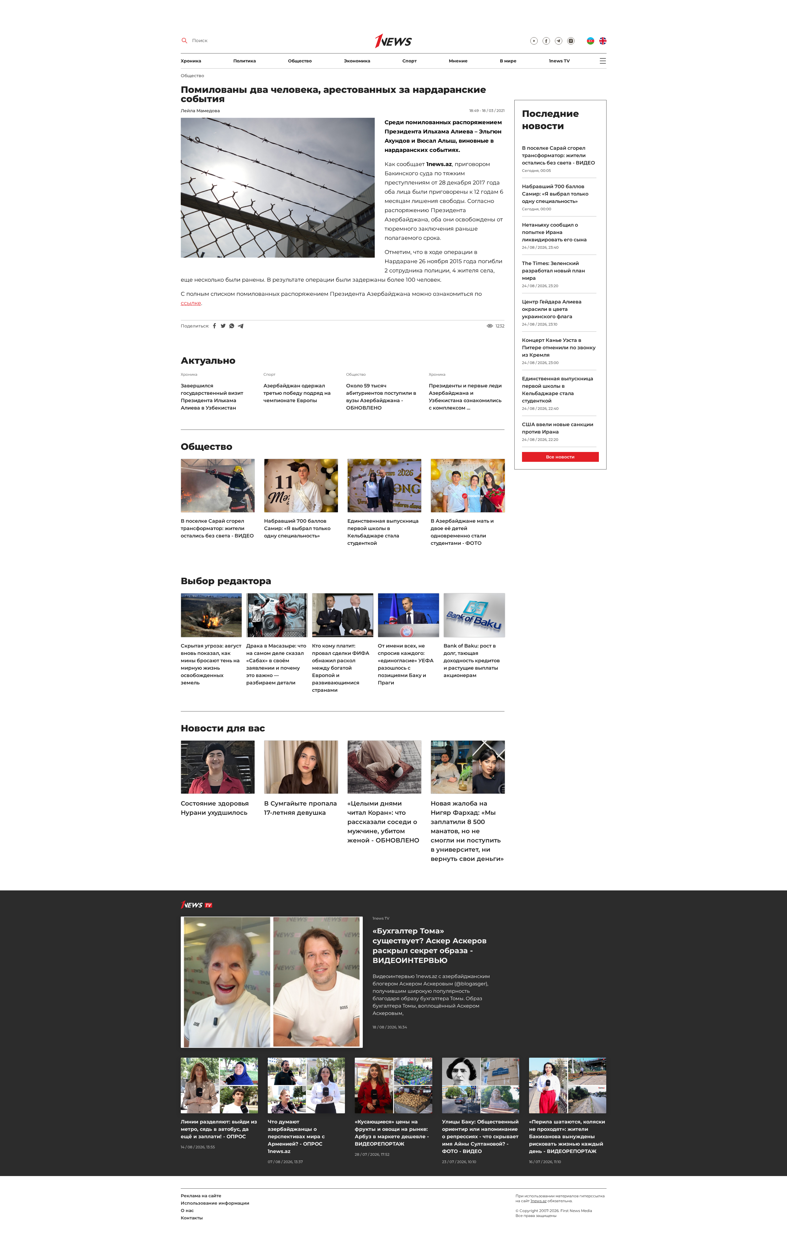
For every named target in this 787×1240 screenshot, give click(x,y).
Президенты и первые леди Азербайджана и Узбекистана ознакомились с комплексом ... (465, 397)
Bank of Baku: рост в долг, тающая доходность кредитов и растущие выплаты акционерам (472, 660)
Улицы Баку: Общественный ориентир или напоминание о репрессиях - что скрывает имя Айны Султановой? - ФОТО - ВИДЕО (480, 1136)
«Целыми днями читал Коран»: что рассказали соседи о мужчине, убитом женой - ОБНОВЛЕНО (383, 822)
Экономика (357, 61)
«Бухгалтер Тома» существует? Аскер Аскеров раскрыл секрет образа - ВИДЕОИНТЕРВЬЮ (430, 945)
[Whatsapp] (232, 326)
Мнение (458, 61)
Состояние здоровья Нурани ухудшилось (215, 808)
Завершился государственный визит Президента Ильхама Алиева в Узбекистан (212, 397)
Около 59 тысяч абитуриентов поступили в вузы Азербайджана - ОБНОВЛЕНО (381, 397)
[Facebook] (215, 326)
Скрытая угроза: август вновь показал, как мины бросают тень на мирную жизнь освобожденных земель (211, 664)
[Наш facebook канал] (546, 41)
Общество (300, 61)
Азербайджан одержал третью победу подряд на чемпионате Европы (297, 393)
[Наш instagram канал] (571, 41)
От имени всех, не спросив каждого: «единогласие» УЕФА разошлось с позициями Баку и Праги (405, 664)
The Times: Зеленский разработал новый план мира (553, 270)
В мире (508, 61)
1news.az (539, 1200)
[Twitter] (223, 326)
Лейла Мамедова (200, 110)
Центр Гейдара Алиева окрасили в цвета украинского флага (552, 309)
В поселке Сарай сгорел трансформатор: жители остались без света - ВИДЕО (217, 528)
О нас (187, 1210)
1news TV (559, 61)
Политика (244, 61)
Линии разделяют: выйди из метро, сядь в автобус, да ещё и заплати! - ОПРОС (219, 1129)
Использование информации (215, 1203)
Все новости (560, 457)
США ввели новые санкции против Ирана (557, 428)
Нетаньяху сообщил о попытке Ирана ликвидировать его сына (554, 232)
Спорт (409, 61)
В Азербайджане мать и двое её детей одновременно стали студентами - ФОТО (462, 532)
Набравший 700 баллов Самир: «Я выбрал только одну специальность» (297, 528)
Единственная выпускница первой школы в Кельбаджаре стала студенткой (383, 532)
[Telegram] (240, 326)
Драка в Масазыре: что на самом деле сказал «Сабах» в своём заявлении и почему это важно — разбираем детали (276, 664)
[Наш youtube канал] (534, 41)
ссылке (191, 303)
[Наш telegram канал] (558, 41)
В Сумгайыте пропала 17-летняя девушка (300, 808)
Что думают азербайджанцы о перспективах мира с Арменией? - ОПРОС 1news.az (296, 1136)
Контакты (192, 1218)
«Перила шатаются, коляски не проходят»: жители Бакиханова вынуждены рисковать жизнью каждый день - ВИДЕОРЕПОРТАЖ (567, 1136)
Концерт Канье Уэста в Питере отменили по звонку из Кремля (558, 347)
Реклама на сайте (201, 1196)
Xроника (191, 61)
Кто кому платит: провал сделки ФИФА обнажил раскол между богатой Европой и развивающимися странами (340, 668)
